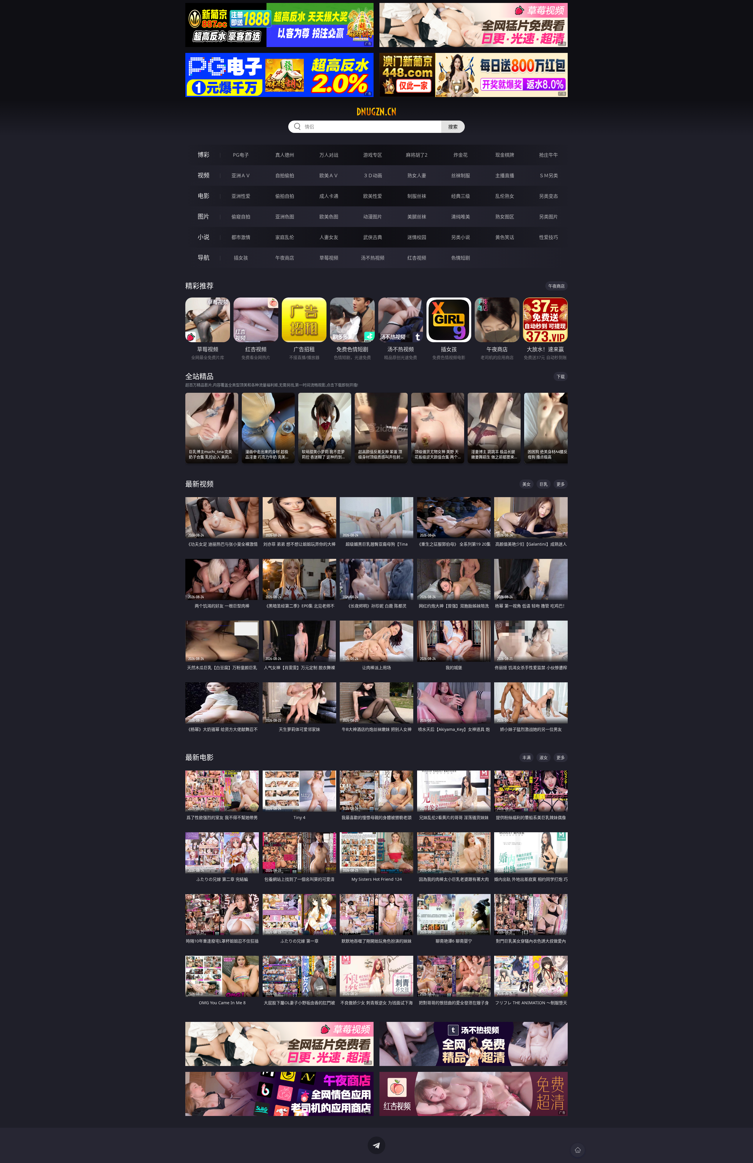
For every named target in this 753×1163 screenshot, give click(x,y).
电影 (203, 196)
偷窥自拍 (240, 216)
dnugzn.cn (376, 112)
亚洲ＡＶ (240, 175)
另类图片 (548, 216)
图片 (203, 216)
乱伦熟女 (504, 196)
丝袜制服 (460, 175)
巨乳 (543, 484)
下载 (561, 376)
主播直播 (504, 175)
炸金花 (461, 155)
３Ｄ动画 (372, 175)
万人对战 (328, 155)
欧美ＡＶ (328, 175)
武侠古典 (372, 237)
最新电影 (199, 757)
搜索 (453, 126)
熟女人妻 (416, 175)
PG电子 (241, 155)
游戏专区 (372, 155)
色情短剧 (460, 258)
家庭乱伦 (284, 237)
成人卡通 (328, 196)
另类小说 (460, 237)
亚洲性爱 (240, 196)
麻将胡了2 (416, 155)
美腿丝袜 (416, 216)
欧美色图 (328, 216)
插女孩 (241, 258)
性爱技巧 (548, 237)
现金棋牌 (504, 155)
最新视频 (199, 484)
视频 (203, 175)
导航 (203, 258)
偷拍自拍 (284, 196)
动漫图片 (372, 216)
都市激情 (240, 237)
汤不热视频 (372, 258)
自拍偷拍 (284, 175)
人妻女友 (328, 237)
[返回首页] (578, 1150)
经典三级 (460, 196)
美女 (526, 484)
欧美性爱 (372, 196)
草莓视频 (328, 258)
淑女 (543, 757)
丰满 (526, 757)
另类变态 (548, 196)
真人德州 (284, 155)
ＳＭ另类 (548, 175)
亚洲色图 (284, 216)
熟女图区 (504, 216)
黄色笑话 (504, 237)
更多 (561, 484)
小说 (203, 237)
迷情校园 (416, 237)
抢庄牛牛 (548, 155)
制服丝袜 (416, 196)
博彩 (203, 155)
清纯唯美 (460, 216)
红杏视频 (416, 258)
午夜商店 (284, 258)
